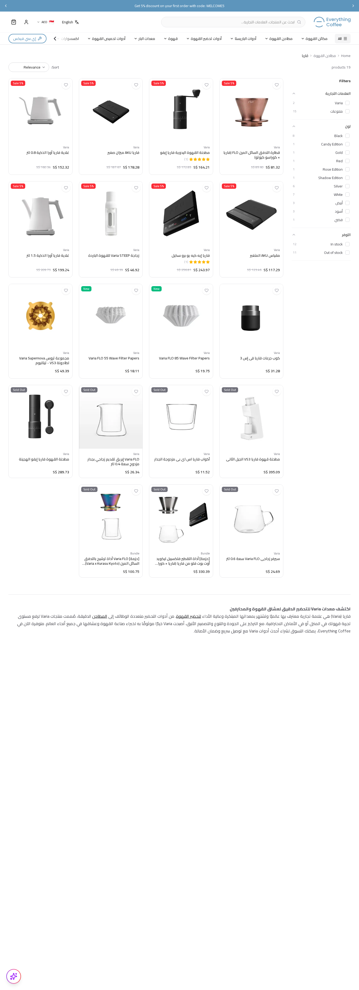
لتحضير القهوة (188, 616)
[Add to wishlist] (277, 85)
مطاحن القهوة (281, 38)
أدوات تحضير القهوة (206, 38)
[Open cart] (13, 22)
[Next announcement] (353, 5)
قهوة (173, 38)
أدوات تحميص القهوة (108, 38)
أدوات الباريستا (245, 38)
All (340, 38)
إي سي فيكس (24, 38)
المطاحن (99, 616)
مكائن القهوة (316, 38)
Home (346, 55)
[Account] (26, 22)
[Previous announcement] (5, 5)
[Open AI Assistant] (13, 976)
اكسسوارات (70, 38)
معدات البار (147, 38)
